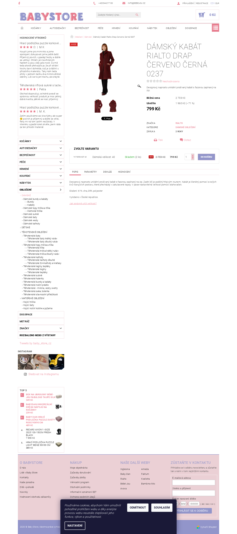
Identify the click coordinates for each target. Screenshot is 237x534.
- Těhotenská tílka (35, 247)
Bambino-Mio (148, 483)
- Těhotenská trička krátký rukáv (42, 251)
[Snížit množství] (192, 158)
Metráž (24, 321)
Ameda (145, 469)
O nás (23, 467)
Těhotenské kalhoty (33, 257)
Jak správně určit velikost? (83, 203)
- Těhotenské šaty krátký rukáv (41, 238)
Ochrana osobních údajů (82, 497)
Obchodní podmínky (80, 487)
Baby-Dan (125, 474)
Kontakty (24, 477)
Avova (123, 488)
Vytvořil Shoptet (208, 527)
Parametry (90, 172)
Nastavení (74, 525)
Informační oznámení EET (83, 492)
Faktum (145, 474)
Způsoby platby (78, 477)
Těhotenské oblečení (34, 232)
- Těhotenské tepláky (36, 272)
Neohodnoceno (171, 81)
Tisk (160, 140)
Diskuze (107, 172)
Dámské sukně (31, 214)
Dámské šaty (30, 217)
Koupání (133, 28)
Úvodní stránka (22, 28)
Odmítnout (138, 507)
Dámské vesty (30, 220)
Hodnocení (124, 172)
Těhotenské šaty (31, 235)
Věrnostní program (79, 482)
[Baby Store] (52, 16)
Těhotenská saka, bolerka (36, 291)
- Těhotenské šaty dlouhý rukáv (42, 241)
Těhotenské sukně (32, 275)
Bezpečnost (82, 28)
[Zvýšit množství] (192, 155)
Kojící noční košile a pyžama (38, 308)
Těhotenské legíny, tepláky (36, 266)
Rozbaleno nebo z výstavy (38, 335)
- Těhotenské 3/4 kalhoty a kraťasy (43, 263)
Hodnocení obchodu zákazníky (35, 497)
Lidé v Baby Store (28, 472)
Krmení (116, 28)
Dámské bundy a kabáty (35, 199)
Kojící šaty (28, 305)
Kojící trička (29, 302)
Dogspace (191, 28)
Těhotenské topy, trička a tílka (38, 245)
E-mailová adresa (181, 478)
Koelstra (145, 479)
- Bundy (30, 201)
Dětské (26, 227)
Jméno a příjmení (181, 488)
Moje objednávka (78, 467)
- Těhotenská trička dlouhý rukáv (42, 254)
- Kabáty (30, 205)
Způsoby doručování (80, 472)
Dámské (26, 195)
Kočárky (36, 28)
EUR (217, 3)
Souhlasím (162, 507)
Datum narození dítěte (184, 498)
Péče (100, 28)
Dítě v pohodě (27, 487)
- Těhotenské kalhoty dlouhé (40, 260)
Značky (24, 328)
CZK (212, 3)
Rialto (179, 123)
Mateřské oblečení (33, 298)
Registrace (202, 3)
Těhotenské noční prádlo (36, 285)
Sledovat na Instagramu (43, 374)
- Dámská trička (34, 211)
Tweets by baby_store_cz (35, 343)
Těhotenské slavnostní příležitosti (40, 294)
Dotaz (187, 140)
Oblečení (171, 28)
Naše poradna (27, 482)
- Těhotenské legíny (36, 269)
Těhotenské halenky (33, 278)
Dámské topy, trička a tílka (36, 208)
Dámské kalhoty (31, 223)
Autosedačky (58, 28)
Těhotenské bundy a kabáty (37, 282)
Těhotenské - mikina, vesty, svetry (40, 288)
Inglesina (125, 469)
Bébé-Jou (125, 483)
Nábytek (152, 28)
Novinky (24, 492)
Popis (75, 172)
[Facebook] (20, 3)
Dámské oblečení (185, 127)
